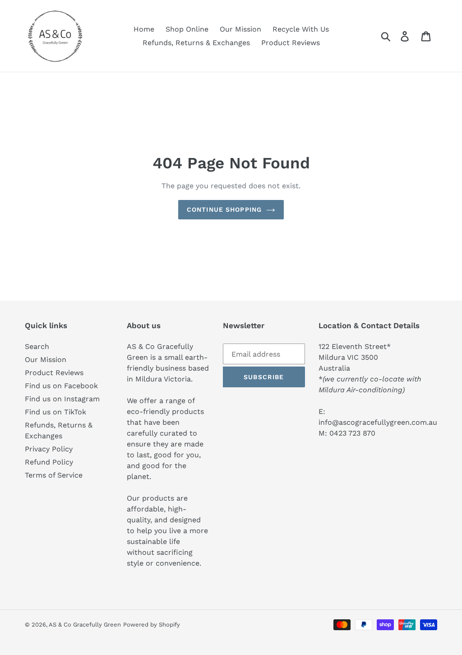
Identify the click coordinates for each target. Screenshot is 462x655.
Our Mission (45, 359)
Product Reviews (54, 372)
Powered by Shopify (151, 624)
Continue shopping (224, 209)
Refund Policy (49, 462)
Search (37, 346)
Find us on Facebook (61, 385)
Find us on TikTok (55, 412)
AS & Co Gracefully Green (85, 624)
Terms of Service (54, 475)
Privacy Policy (49, 449)
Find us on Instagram (62, 399)
